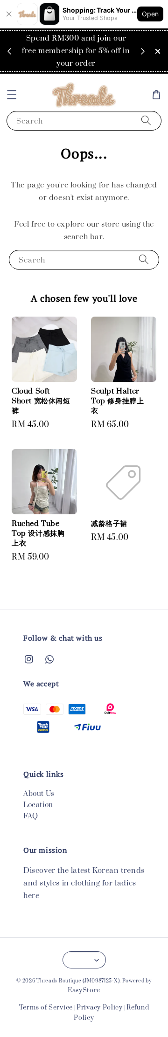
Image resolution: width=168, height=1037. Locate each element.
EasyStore (84, 990)
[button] (11, 94)
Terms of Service (46, 1007)
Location (38, 805)
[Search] (146, 120)
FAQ (30, 816)
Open (150, 14)
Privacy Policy (100, 1007)
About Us (39, 793)
